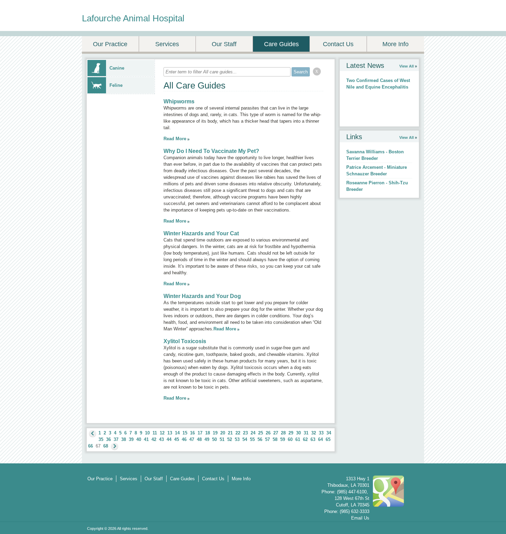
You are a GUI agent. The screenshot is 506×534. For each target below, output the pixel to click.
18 (207, 432)
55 (252, 439)
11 (154, 432)
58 (275, 439)
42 (153, 439)
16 (192, 432)
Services (167, 44)
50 (214, 439)
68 (105, 446)
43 (161, 439)
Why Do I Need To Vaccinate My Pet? (211, 151)
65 (328, 439)
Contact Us (338, 44)
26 (268, 432)
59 (282, 439)
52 (229, 439)
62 (305, 439)
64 (320, 439)
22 (237, 432)
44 (169, 439)
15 (184, 432)
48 (199, 439)
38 (123, 439)
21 (230, 432)
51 (222, 439)
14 (177, 432)
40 (138, 439)
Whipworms (179, 101)
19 (215, 432)
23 (245, 432)
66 (90, 446)
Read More (175, 138)
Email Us (360, 518)
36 (108, 439)
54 (244, 439)
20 (222, 432)
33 (321, 432)
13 (169, 432)
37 (116, 439)
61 (297, 439)
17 (200, 432)
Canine (116, 68)
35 (100, 439)
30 (298, 432)
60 (290, 439)
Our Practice (110, 44)
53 (237, 439)
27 (275, 432)
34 (328, 432)
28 (283, 432)
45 (176, 439)
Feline (116, 85)
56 (259, 439)
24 (253, 432)
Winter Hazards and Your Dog (202, 296)
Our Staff (224, 44)
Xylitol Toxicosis (185, 341)
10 (147, 432)
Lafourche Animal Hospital (133, 18)
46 (184, 439)
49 (206, 439)
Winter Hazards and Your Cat (201, 233)
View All (406, 66)
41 (146, 439)
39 (131, 439)
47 (191, 439)
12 (162, 432)
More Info (395, 44)
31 (306, 432)
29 (290, 432)
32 (313, 432)
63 (312, 439)
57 (267, 439)
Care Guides (281, 44)
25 (260, 432)
